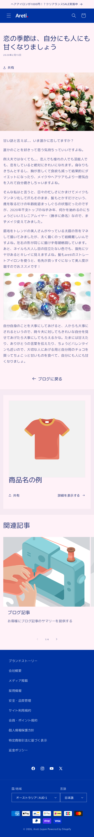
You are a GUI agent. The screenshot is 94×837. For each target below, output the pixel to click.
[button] (9, 15)
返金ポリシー (18, 750)
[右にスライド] (56, 639)
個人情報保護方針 (21, 730)
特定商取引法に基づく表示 (28, 740)
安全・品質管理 (20, 700)
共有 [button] (11, 67)
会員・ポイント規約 (23, 720)
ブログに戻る (50, 378)
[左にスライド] (37, 639)
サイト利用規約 (20, 710)
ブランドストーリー (23, 660)
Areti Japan (40, 829)
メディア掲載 (18, 680)
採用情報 (15, 690)
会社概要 (15, 670)
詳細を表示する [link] (69, 495)
